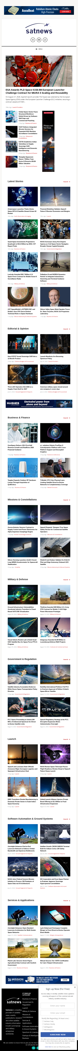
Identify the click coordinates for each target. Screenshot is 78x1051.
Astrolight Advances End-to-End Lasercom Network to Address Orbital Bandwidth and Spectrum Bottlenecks (21, 849)
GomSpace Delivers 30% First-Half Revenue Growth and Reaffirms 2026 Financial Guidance (21, 447)
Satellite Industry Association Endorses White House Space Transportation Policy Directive (22, 689)
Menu (40, 49)
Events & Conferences (54, 454)
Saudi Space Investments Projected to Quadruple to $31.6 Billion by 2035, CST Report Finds (22, 244)
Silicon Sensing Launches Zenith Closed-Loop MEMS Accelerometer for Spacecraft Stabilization (23, 562)
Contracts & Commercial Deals (59, 647)
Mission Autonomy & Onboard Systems (25, 316)
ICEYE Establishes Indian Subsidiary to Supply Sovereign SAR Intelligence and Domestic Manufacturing (28, 146)
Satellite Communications (25, 935)
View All (65, 181)
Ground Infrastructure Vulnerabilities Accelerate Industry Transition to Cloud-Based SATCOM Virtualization (22, 609)
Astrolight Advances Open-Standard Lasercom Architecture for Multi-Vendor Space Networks (22, 930)
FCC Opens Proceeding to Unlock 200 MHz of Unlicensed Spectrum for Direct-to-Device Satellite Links (22, 722)
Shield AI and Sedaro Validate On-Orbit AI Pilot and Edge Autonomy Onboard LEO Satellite (55, 562)
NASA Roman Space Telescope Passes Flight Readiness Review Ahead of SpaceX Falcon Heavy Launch (55, 769)
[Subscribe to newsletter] (39, 40)
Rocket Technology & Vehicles (22, 534)
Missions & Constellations (25, 137)
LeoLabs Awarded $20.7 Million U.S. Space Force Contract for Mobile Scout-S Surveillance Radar (22, 277)
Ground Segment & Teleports (24, 392)
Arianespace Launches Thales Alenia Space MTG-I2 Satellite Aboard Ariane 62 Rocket (22, 211)
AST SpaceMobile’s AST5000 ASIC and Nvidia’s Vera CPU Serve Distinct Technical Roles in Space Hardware (21, 311)
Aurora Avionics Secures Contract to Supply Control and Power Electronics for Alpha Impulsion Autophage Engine (22, 529)
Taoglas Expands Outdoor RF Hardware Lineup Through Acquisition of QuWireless (22, 482)
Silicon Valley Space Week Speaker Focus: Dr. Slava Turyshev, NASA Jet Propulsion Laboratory (55, 311)
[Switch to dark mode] (33, 40)
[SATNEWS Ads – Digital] (39, 407)
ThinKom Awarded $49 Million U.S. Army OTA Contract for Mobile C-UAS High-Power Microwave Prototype (54, 609)
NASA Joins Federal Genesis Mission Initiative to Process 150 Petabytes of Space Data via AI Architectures (21, 881)
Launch (49, 216)
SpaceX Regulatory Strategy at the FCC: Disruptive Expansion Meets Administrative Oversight (54, 722)
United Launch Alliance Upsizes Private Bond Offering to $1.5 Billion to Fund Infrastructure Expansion (54, 801)
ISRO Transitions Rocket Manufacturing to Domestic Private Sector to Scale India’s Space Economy (23, 801)
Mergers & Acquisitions (56, 935)
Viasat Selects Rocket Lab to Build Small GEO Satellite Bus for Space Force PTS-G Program (22, 642)
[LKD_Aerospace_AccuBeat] (39, 14)
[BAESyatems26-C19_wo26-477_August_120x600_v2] (48, 171)
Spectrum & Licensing (30, 1032)
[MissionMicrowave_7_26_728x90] (39, 983)
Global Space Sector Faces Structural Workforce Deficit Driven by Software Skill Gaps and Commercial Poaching (28, 116)
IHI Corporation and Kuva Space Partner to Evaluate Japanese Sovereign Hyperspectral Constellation (54, 881)
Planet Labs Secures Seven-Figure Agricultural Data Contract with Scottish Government (22, 963)
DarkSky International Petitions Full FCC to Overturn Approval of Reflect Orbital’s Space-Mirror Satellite (54, 689)
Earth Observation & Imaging (22, 216)
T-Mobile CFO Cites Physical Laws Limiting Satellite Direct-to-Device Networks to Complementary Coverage (54, 482)
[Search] (45, 40)
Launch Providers (18, 107)
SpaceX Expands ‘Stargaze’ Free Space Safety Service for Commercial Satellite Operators (54, 529)
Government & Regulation (54, 249)
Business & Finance (31, 123)
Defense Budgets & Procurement (24, 361)
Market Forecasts (52, 487)
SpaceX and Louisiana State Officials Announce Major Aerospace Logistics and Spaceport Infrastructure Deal (22, 769)
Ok (34, 1048)
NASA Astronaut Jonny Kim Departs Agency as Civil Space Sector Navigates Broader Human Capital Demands (54, 244)
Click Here (48, 1047)
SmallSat (17, 567)
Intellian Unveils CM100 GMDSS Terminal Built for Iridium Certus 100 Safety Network (54, 849)
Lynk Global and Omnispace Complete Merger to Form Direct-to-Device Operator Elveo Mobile (55, 930)
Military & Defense (19, 284)
